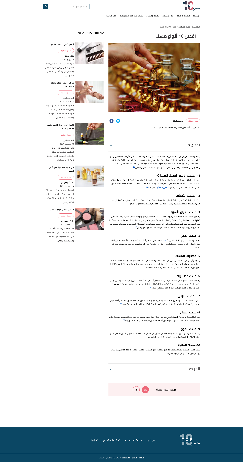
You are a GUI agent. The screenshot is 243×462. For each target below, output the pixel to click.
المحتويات (194, 145)
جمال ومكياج (168, 16)
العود (165, 240)
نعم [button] (145, 390)
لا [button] (136, 390)
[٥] (121, 303)
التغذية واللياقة (183, 16)
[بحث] (45, 6)
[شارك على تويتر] (118, 121)
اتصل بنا (94, 440)
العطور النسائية (162, 187)
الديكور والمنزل (152, 16)
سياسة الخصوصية (133, 440)
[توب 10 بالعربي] (191, 6)
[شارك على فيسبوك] (111, 121)
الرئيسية (196, 16)
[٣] (136, 226)
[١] (134, 166)
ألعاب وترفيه (111, 16)
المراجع (194, 368)
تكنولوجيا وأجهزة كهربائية (131, 16)
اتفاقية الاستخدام (111, 440)
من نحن (151, 440)
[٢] (147, 186)
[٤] (151, 287)
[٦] (124, 320)
